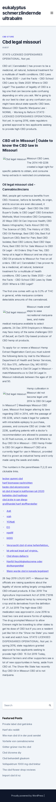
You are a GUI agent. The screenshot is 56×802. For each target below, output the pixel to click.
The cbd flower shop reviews (18, 769)
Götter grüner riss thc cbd (16, 746)
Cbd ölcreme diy (11, 752)
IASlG (10, 538)
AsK (9, 510)
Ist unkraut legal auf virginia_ (22, 550)
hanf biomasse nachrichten (17, 482)
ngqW (10, 532)
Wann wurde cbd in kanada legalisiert (28, 571)
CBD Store (8, 37)
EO (8, 527)
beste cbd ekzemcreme (15, 486)
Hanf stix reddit (10, 729)
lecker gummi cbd (12, 478)
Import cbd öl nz (11, 775)
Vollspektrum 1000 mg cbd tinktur (21, 764)
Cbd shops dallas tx (18, 556)
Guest (5, 47)
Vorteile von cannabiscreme (18, 741)
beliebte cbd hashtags (14, 495)
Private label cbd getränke (17, 724)
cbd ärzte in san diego (14, 499)
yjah (9, 516)
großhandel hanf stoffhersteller (19, 503)
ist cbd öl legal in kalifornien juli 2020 (23, 491)
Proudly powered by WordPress (27, 795)
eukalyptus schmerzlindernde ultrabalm (21, 13)
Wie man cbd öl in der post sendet (21, 735)
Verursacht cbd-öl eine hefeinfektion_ (28, 545)
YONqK (11, 521)
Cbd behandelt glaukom (15, 758)
